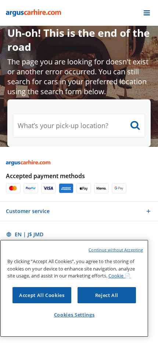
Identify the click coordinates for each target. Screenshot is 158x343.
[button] (146, 12)
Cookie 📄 (119, 275)
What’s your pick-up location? (63, 125)
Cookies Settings (74, 314)
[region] (74, 288)
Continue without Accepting (116, 249)
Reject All (107, 295)
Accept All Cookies (42, 295)
